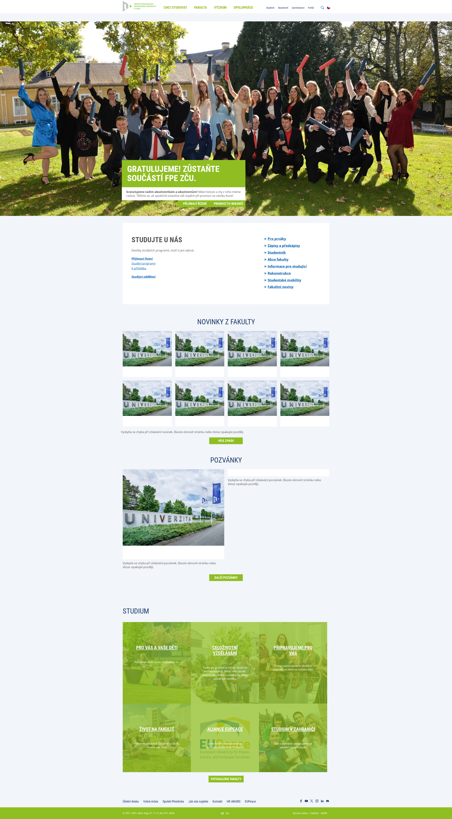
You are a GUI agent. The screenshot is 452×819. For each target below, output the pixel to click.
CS (222, 813)
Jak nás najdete (198, 801)
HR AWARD (233, 801)
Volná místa (150, 801)
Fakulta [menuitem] (200, 7)
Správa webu (300, 813)
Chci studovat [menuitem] (175, 7)
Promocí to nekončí (228, 203)
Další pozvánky (226, 577)
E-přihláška (139, 268)
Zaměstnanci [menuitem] (298, 7)
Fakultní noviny (280, 286)
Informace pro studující (287, 266)
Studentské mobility (284, 280)
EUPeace (250, 801)
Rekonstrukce (279, 273)
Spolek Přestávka (173, 801)
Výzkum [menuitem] (220, 7)
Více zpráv (226, 441)
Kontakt (217, 801)
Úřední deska (131, 801)
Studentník (277, 252)
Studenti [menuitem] (270, 7)
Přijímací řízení (195, 203)
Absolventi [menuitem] (283, 7)
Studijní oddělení (144, 277)
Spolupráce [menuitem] (243, 7)
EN (227, 813)
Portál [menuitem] (311, 7)
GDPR (324, 813)
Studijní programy (144, 263)
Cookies (314, 813)
